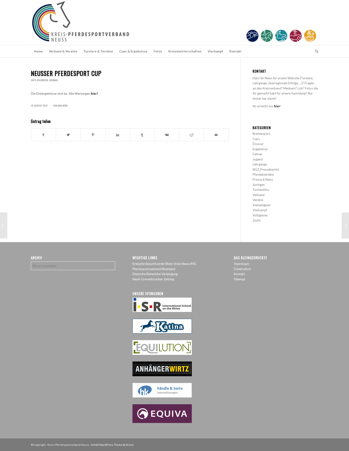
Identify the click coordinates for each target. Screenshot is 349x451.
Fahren (257, 154)
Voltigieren (260, 215)
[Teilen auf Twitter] (68, 135)
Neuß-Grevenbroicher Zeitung (153, 279)
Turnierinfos (261, 190)
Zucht (256, 220)
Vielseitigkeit (261, 205)
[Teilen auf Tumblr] (142, 135)
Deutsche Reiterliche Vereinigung (155, 274)
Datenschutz (242, 269)
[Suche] (315, 51)
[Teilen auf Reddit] (191, 135)
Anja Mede (62, 105)
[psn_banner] (174, 22)
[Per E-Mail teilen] (216, 135)
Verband (53, 80)
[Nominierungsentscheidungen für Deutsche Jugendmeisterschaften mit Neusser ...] (3, 225)
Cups (33, 80)
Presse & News (263, 179)
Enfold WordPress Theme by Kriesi (112, 444)
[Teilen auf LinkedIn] (117, 135)
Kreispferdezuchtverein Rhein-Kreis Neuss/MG (164, 264)
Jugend (258, 159)
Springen (259, 185)
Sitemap (239, 279)
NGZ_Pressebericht (266, 169)
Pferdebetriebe (263, 174)
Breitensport (261, 134)
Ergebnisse (42, 80)
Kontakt (239, 274)
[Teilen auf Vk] (167, 135)
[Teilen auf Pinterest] (93, 135)
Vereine (258, 200)
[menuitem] (38, 51)
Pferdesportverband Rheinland (153, 269)
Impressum (241, 264)
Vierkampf (260, 210)
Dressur (258, 144)
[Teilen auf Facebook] (43, 135)
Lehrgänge (260, 164)
